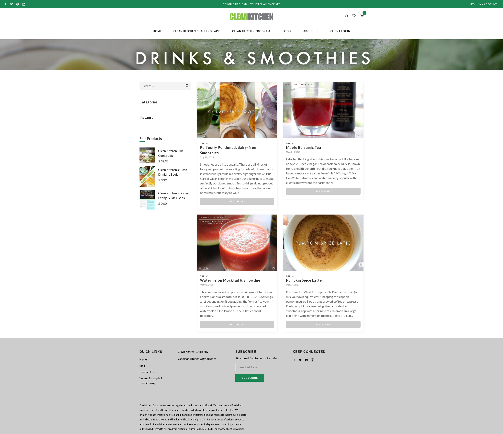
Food (287, 31)
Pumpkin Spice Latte (304, 280)
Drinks (204, 143)
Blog (142, 365)
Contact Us (147, 372)
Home (157, 31)
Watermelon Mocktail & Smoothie (230, 280)
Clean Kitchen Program (251, 31)
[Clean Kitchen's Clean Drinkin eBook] (147, 185)
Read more (237, 201)
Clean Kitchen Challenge (193, 351)
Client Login (340, 31)
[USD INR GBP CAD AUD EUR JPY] (474, 4)
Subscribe (250, 377)
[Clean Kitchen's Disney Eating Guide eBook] (147, 209)
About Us (311, 31)
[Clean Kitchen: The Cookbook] (147, 162)
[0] (360, 15)
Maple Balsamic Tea (303, 147)
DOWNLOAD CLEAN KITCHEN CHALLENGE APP (251, 4)
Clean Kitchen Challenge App (196, 31)
